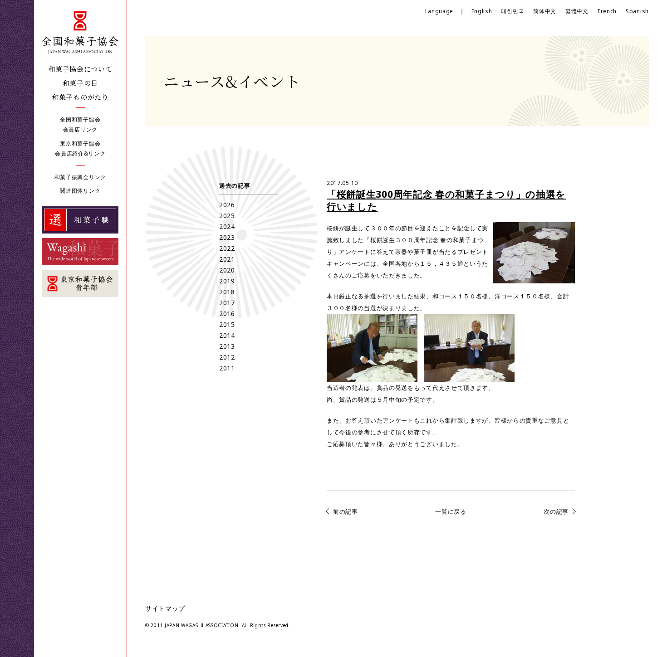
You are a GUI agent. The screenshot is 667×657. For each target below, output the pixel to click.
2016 (227, 313)
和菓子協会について (80, 68)
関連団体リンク (80, 191)
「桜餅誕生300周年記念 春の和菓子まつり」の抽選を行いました (446, 200)
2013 (227, 346)
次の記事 (556, 511)
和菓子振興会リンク (80, 177)
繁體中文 (577, 11)
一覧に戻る (450, 511)
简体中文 (544, 11)
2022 (227, 248)
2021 (227, 259)
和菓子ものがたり (80, 96)
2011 (227, 368)
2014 (227, 335)
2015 (227, 324)
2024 (227, 226)
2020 (227, 270)
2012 (227, 357)
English (481, 11)
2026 (227, 204)
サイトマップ (165, 608)
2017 (227, 302)
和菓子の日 (80, 82)
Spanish (637, 11)
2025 (227, 215)
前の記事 (345, 511)
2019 (227, 281)
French (607, 11)
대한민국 (512, 11)
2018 (227, 291)
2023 (227, 237)
